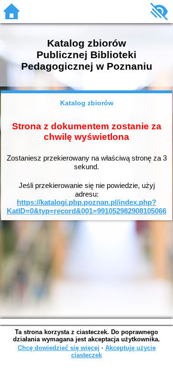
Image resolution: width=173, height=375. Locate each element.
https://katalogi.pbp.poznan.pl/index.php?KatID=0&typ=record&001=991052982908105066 (86, 206)
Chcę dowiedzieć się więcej (58, 347)
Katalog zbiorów (86, 103)
